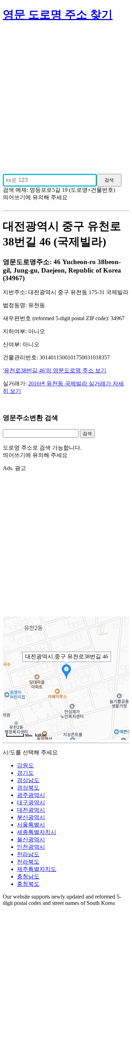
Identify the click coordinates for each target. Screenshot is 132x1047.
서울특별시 (31, 825)
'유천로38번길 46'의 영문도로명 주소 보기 (54, 370)
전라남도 (28, 854)
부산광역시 (31, 817)
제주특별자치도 (36, 869)
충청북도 (28, 884)
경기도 (25, 773)
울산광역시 (31, 839)
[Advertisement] (66, 95)
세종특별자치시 (36, 832)
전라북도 (28, 862)
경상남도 (28, 780)
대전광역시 (31, 810)
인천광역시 (31, 847)
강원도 (25, 765)
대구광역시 (31, 802)
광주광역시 (31, 795)
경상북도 (28, 788)
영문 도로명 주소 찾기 (58, 14)
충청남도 (28, 876)
